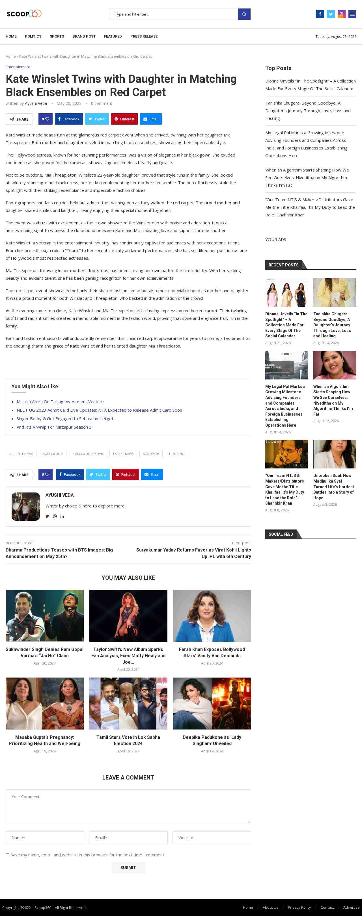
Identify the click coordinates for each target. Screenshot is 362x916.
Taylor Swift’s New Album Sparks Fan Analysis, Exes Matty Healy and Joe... (128, 656)
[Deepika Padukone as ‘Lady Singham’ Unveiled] (212, 704)
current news (21, 454)
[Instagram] (342, 14)
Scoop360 (151, 454)
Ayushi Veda (36, 103)
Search (244, 14)
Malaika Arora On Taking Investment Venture (60, 401)
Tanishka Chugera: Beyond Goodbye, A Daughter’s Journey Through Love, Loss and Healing (308, 110)
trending (176, 454)
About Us (270, 907)
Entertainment (18, 67)
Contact (327, 907)
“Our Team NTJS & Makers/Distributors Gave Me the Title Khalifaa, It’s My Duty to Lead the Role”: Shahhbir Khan (310, 207)
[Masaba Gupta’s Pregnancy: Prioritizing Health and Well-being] (45, 704)
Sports (57, 36)
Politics (33, 36)
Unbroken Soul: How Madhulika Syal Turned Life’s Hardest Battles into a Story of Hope (333, 486)
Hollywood (52, 454)
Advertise (351, 907)
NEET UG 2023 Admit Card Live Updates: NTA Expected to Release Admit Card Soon (99, 410)
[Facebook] (320, 14)
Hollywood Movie (88, 454)
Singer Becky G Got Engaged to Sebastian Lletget (65, 418)
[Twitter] (331, 14)
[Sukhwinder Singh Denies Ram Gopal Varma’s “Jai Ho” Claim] (45, 616)
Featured (113, 36)
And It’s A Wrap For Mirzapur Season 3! (54, 427)
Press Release (144, 36)
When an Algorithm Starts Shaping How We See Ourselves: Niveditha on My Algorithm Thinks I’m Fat (307, 177)
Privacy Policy (299, 907)
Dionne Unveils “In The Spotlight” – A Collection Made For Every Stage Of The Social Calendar (286, 325)
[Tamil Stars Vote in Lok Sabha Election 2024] (128, 704)
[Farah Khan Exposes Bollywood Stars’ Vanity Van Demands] (212, 616)
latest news (123, 454)
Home (11, 36)
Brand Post (84, 36)
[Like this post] (47, 119)
